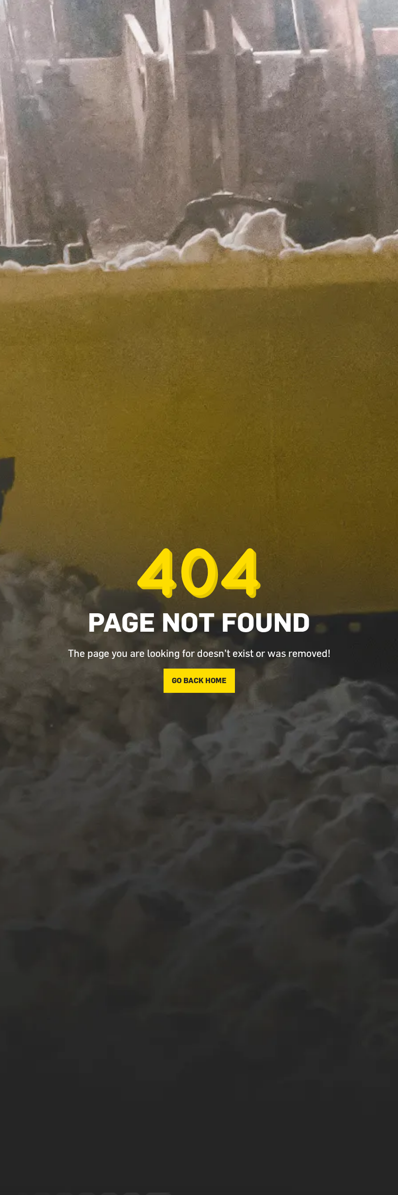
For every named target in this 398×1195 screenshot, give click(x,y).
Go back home (199, 680)
